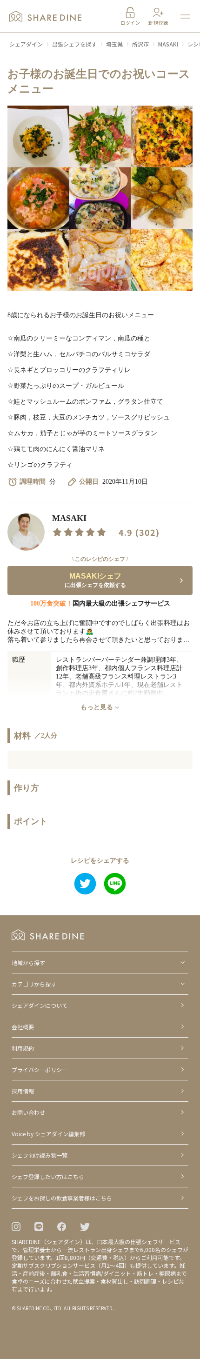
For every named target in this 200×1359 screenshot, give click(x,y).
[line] (115, 885)
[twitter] (85, 885)
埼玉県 (114, 44)
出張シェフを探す (74, 44)
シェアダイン (26, 44)
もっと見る (96, 707)
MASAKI (168, 44)
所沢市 (140, 44)
